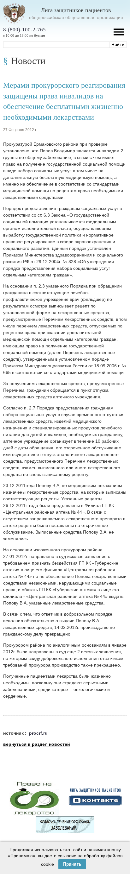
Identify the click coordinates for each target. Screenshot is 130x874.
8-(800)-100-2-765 (24, 30)
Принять (72, 864)
